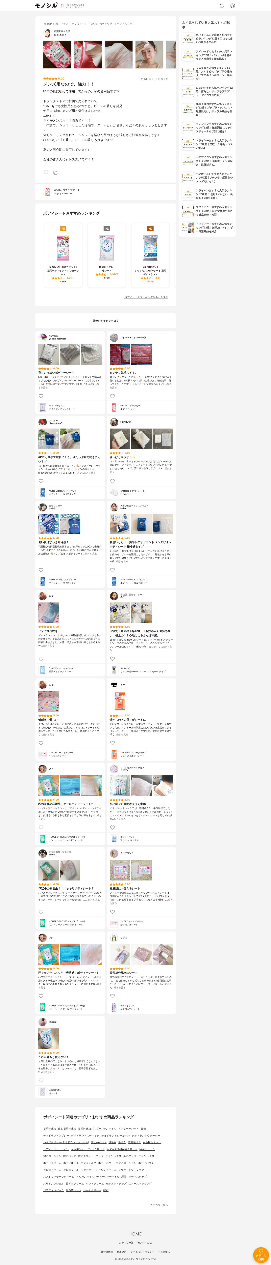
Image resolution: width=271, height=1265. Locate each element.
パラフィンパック (53, 1190)
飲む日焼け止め (67, 1128)
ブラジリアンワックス (108, 1156)
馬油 (124, 1176)
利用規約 (121, 1251)
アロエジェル (71, 1169)
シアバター (87, 1169)
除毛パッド (69, 1156)
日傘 (143, 1128)
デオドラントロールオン (115, 1135)
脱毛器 (112, 1142)
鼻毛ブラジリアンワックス (138, 1156)
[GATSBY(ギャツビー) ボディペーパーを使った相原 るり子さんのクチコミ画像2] (88, 54)
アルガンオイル (85, 1176)
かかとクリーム (92, 1190)
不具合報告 (164, 1251)
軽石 (106, 1190)
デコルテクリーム (106, 1169)
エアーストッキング (140, 1183)
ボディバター (106, 1162)
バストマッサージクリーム (58, 1176)
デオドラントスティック (85, 1135)
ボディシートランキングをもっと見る (146, 297)
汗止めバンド (99, 1142)
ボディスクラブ (138, 1176)
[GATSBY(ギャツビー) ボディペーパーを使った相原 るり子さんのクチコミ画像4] (149, 54)
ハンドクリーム (95, 1183)
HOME (135, 1233)
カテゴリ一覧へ (159, 1205)
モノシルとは (144, 1242)
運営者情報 (107, 1251)
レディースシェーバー (56, 1149)
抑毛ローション (52, 1156)
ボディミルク (88, 1162)
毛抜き (122, 1142)
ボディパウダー (147, 1162)
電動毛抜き (134, 1142)
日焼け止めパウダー (89, 1128)
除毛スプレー (86, 1156)
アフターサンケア (128, 1128)
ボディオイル (71, 1162)
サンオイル (109, 1128)
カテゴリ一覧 (126, 1242)
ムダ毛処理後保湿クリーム (122, 1149)
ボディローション (126, 1162)
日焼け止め (49, 1128)
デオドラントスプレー (56, 1135)
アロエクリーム (52, 1169)
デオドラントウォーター (146, 1135)
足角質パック (73, 1190)
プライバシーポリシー (142, 1251)
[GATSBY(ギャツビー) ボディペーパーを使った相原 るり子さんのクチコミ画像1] (57, 54)
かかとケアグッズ (116, 1183)
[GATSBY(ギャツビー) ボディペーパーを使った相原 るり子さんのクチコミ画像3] (119, 54)
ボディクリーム (52, 1162)
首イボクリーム (75, 1183)
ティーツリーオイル (107, 1176)
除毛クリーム (147, 1149)
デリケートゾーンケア (131, 1169)
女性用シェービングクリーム (88, 1149)
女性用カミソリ (152, 1142)
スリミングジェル (53, 1183)
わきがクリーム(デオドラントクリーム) (66, 1142)
